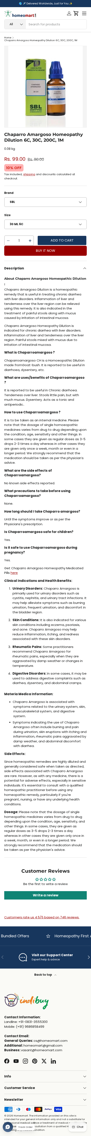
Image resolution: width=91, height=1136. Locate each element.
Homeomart (21, 1115)
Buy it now (45, 250)
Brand (9, 193)
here (14, 573)
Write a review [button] (45, 895)
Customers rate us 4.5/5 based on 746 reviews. (41, 917)
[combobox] (45, 24)
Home (7, 38)
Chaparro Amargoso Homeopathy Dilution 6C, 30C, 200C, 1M (40, 40)
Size (7, 215)
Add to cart (62, 240)
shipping (29, 174)
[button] (76, 13)
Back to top (43, 975)
